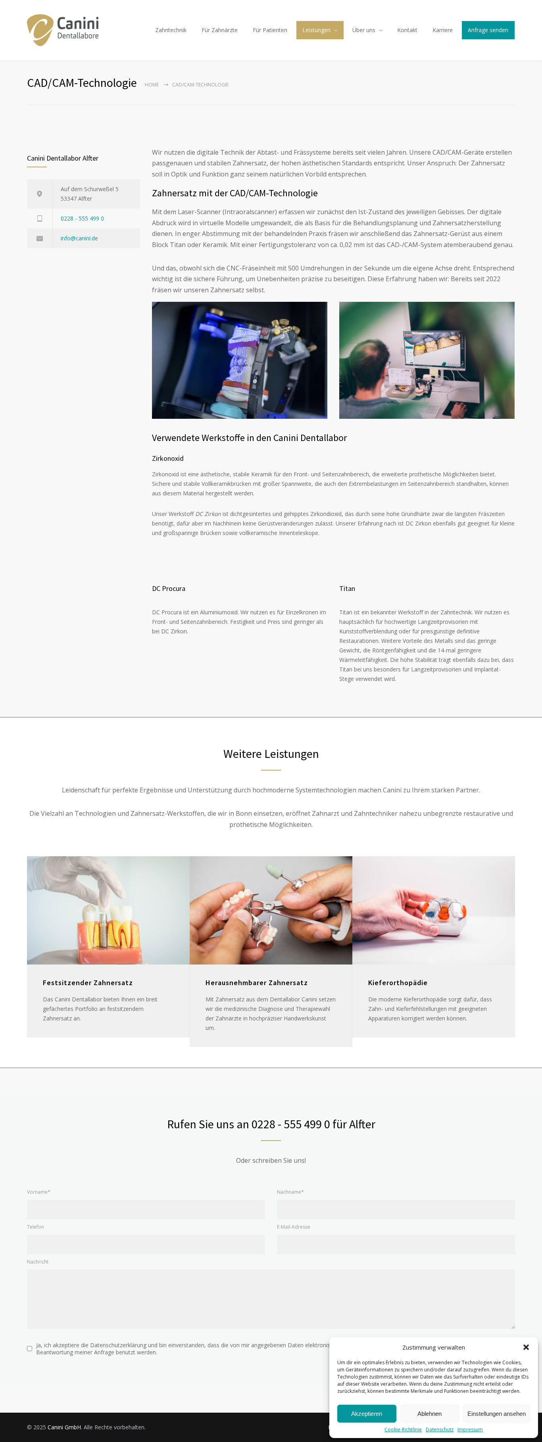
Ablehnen (429, 1413)
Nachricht (37, 1261)
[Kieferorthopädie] (433, 910)
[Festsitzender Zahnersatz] (108, 910)
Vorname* (38, 1192)
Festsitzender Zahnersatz (88, 982)
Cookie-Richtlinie (403, 1429)
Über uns (363, 30)
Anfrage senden (488, 30)
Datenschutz (440, 1429)
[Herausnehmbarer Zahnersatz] (271, 910)
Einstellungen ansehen (496, 1413)
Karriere (442, 30)
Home (152, 84)
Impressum (470, 1429)
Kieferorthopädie (398, 982)
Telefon (35, 1226)
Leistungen (316, 30)
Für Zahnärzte (220, 30)
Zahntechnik (170, 30)
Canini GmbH (64, 1427)
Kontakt (407, 30)
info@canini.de (79, 238)
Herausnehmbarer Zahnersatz (257, 982)
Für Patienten (270, 30)
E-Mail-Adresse (293, 1226)
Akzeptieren (366, 1413)
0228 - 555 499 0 (82, 218)
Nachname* (290, 1192)
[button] (526, 1347)
